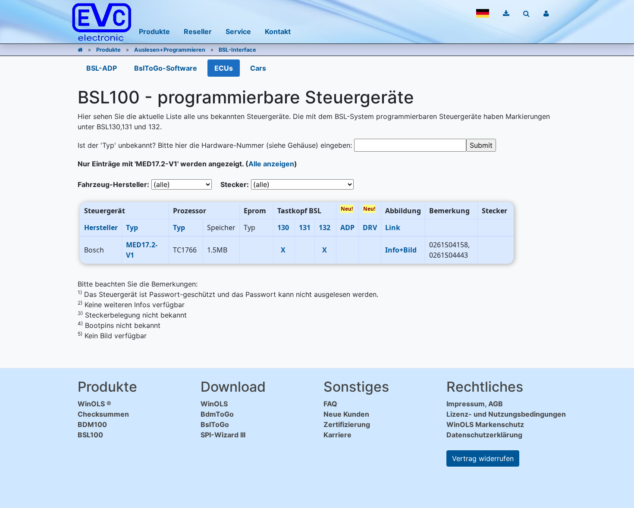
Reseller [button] (198, 31)
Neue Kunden (346, 414)
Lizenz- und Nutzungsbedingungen (506, 414)
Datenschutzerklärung (484, 434)
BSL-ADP (101, 68)
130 (283, 227)
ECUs (223, 68)
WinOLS (214, 403)
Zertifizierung (346, 424)
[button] (482, 13)
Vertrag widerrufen (483, 458)
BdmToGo (217, 414)
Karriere (337, 434)
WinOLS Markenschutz (485, 424)
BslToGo (215, 424)
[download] (506, 13)
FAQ (330, 403)
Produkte (108, 50)
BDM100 (92, 424)
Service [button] (238, 31)
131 (305, 227)
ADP (347, 227)
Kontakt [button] (278, 31)
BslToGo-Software (165, 68)
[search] (526, 13)
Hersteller (101, 227)
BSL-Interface (237, 50)
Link (392, 227)
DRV (370, 227)
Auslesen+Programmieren (169, 50)
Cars (258, 68)
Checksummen (103, 414)
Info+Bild (401, 250)
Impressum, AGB (474, 403)
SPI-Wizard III (223, 434)
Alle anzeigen (271, 163)
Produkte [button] (154, 31)
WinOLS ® (94, 403)
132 (324, 227)
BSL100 (90, 434)
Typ (132, 227)
